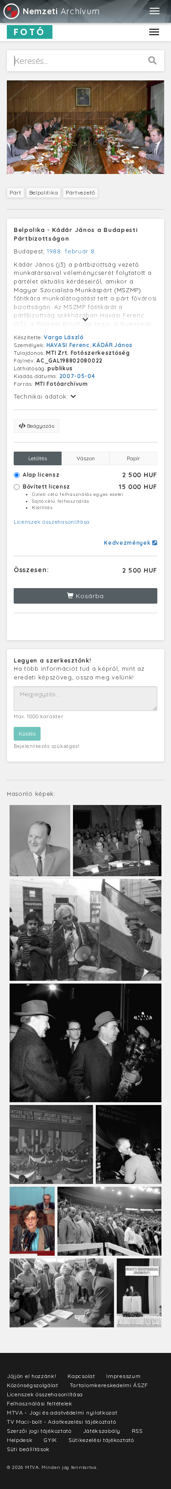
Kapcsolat (81, 1376)
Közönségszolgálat (32, 1385)
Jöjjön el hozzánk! (32, 1376)
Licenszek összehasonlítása (52, 521)
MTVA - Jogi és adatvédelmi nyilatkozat (62, 1412)
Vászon (86, 458)
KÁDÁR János (113, 345)
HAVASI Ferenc (68, 345)
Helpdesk (20, 1439)
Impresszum (123, 1376)
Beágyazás (40, 425)
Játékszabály (101, 1430)
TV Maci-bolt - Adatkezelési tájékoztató (61, 1421)
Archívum (61, 11)
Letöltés (37, 458)
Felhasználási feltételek (40, 1403)
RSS (137, 1430)
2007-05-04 (77, 376)
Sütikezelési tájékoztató (101, 1439)
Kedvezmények (128, 542)
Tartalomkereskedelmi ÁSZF (109, 1385)
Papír (133, 458)
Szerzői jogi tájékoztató (39, 1430)
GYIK (50, 1439)
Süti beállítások (28, 1449)
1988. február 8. (71, 251)
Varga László (63, 337)
